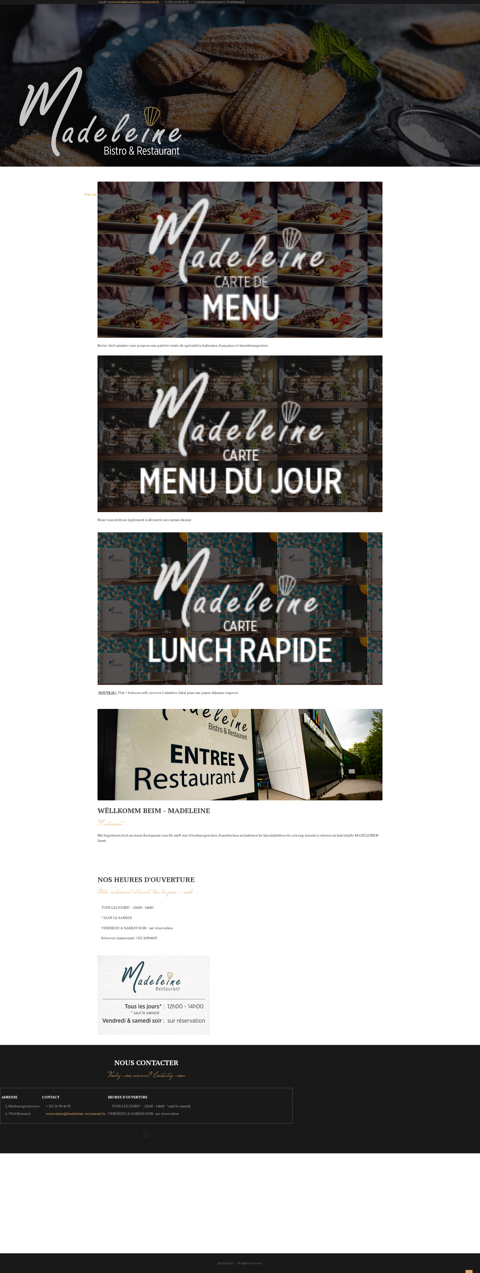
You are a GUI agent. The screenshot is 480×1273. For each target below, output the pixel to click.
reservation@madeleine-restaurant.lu (133, 2)
